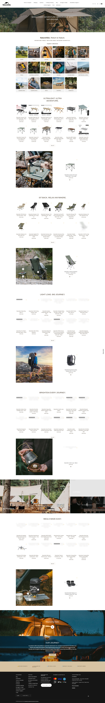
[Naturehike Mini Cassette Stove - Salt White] (71, 528)
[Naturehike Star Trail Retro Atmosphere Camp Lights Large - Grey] (71, 401)
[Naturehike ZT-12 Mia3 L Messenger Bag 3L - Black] (21, 323)
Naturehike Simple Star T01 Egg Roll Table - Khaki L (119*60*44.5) (46, 119)
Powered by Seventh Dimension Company (32, 701)
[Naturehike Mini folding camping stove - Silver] (33, 548)
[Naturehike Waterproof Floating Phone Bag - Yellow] (46, 323)
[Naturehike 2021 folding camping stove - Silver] (21, 548)
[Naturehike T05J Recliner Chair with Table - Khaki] (21, 207)
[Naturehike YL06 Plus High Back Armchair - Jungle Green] (83, 226)
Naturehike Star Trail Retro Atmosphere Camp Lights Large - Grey (71, 410)
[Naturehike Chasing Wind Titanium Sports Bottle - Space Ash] (83, 548)
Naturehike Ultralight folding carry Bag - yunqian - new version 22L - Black (58, 312)
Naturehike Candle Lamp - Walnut (70, 462)
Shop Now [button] (52, 654)
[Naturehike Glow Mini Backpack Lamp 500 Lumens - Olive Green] (33, 401)
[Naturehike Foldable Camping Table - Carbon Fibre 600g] (71, 226)
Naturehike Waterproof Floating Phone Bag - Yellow (46, 332)
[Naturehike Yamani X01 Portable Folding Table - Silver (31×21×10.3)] (83, 130)
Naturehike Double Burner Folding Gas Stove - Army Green (34, 537)
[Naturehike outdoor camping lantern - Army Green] (71, 421)
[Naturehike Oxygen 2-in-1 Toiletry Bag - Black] (83, 303)
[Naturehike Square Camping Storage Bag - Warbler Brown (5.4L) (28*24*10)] (71, 323)
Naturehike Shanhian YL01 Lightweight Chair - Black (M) (46, 215)
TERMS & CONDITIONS (33, 683)
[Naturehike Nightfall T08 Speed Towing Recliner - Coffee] (33, 226)
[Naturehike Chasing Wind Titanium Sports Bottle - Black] (71, 548)
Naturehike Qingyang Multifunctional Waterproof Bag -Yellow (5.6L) (84, 332)
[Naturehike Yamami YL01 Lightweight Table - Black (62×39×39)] (21, 110)
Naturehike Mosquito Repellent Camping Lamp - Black (83, 410)
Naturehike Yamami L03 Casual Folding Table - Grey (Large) (33, 138)
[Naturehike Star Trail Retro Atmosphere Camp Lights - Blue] (83, 421)
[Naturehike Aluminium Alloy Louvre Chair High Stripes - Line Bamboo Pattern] (58, 226)
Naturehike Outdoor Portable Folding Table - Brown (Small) (46, 138)
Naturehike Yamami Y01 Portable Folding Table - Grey (83, 119)
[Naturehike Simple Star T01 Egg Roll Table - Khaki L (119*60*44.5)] (46, 110)
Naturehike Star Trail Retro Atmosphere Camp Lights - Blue (84, 430)
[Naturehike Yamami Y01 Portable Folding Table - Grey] (83, 110)
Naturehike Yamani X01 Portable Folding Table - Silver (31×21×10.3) (83, 138)
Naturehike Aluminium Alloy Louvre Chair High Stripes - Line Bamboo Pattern (58, 235)
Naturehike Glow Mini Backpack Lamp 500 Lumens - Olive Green (34, 410)
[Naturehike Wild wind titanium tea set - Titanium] (46, 548)
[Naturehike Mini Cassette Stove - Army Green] (58, 528)
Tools (53, 5)
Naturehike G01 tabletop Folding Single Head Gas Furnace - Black (21, 537)
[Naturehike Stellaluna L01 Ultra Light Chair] (21, 226)
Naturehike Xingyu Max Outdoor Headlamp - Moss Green (46, 410)
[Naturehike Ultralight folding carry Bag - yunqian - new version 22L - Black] (58, 303)
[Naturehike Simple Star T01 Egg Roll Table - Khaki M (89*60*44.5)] (33, 110)
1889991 (73, 688)
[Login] (93, 4)
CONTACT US (31, 687)
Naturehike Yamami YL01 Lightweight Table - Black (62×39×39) (21, 119)
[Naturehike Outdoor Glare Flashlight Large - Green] (21, 401)
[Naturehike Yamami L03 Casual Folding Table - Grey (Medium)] (21, 130)
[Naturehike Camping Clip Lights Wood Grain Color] (58, 421)
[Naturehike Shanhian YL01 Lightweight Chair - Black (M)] (46, 207)
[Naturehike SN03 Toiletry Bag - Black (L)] (71, 303)
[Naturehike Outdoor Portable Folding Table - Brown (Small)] (46, 130)
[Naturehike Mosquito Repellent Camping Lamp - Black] (83, 401)
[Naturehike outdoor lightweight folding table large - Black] (58, 130)
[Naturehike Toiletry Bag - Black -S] (21, 303)
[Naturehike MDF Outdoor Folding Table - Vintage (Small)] (71, 130)
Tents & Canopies (27, 2)
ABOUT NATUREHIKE (32, 676)
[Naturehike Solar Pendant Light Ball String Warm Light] (46, 421)
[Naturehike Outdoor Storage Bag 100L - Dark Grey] (46, 303)
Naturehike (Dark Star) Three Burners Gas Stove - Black (84, 537)
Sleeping (35, 2)
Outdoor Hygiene (47, 5)
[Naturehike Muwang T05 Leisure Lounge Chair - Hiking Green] (71, 207)
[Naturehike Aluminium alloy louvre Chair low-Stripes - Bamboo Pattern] (46, 226)
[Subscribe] (50, 685)
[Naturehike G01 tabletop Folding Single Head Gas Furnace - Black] (21, 528)
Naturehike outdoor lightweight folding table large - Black (58, 138)
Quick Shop (103, 351)
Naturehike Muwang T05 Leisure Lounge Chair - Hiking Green (71, 215)
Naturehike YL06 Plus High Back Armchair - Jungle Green (83, 235)
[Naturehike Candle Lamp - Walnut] (58, 401)
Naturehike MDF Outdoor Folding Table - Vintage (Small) (71, 138)
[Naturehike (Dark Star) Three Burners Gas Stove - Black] (83, 528)
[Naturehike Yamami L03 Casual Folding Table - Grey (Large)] (33, 130)
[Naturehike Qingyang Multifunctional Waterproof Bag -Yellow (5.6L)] (83, 323)
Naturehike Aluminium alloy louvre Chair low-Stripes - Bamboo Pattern (46, 235)
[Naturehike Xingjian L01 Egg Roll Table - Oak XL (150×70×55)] (58, 110)
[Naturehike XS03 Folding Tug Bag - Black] (33, 303)
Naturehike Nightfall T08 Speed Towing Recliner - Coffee (34, 235)
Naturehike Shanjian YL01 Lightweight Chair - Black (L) (34, 215)
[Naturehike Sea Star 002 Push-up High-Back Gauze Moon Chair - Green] (58, 207)
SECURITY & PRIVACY (32, 685)
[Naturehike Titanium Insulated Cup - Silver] (58, 548)
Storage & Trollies (63, 2)
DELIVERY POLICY (31, 678)
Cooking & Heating (49, 2)
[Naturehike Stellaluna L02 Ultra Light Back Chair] (83, 207)
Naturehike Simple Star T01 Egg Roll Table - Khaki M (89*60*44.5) (33, 119)
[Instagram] (88, 696)
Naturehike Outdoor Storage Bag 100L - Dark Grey (46, 312)
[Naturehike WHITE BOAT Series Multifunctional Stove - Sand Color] (46, 528)
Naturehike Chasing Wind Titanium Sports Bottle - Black (71, 557)
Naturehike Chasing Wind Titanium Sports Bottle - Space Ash (84, 557)
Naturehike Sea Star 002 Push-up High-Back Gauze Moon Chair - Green (59, 215)
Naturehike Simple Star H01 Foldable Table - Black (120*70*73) (71, 119)
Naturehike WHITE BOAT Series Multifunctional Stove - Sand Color (46, 537)
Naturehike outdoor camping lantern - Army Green (71, 430)
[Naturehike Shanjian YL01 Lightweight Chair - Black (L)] (33, 207)
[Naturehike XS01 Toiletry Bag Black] (33, 323)
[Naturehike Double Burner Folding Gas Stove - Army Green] (33, 528)
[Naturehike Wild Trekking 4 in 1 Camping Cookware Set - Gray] (70, 583)
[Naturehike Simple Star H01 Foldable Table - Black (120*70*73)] (71, 110)
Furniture (41, 2)
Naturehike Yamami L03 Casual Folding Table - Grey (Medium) (21, 138)
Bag (57, 2)
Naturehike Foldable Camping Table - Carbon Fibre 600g (71, 235)
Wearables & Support (74, 2)
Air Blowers (58, 5)
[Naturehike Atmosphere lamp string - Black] (21, 421)
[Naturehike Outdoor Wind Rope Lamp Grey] (33, 421)
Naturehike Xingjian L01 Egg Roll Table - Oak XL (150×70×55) (58, 119)
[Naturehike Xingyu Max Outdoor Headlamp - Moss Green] (46, 401)
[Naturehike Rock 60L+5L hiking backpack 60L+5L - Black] (70, 360)
